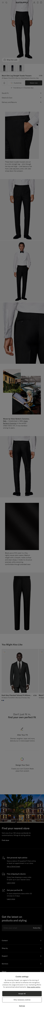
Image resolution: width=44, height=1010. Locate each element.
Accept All (22, 994)
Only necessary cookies (22, 1000)
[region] (22, 991)
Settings (22, 1006)
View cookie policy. (34, 987)
